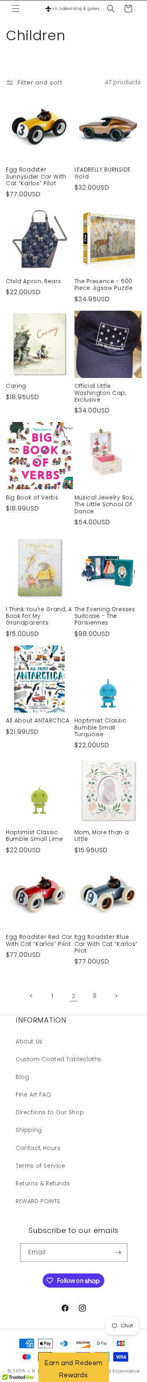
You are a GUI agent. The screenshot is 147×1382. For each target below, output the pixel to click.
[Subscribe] (118, 1252)
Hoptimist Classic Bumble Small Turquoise (100, 727)
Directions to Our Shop (50, 1112)
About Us (29, 1041)
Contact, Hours (38, 1148)
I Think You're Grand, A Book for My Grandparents (39, 616)
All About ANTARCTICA (38, 720)
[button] (15, 8)
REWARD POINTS (38, 1201)
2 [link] (74, 996)
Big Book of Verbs (32, 497)
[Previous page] (31, 995)
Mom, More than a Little (101, 836)
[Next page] (116, 995)
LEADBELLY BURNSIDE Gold (102, 173)
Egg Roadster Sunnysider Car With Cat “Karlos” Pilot (36, 176)
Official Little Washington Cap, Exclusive (100, 393)
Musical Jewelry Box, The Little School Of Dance (104, 504)
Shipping (29, 1130)
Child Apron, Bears (33, 281)
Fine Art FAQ (33, 1094)
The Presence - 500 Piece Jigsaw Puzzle (103, 285)
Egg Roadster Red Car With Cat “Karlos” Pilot (39, 940)
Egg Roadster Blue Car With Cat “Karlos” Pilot (106, 944)
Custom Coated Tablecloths (59, 1059)
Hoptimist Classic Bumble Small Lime (34, 836)
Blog (22, 1077)
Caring (16, 386)
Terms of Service (40, 1166)
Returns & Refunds (43, 1183)
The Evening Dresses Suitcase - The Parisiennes (104, 616)
